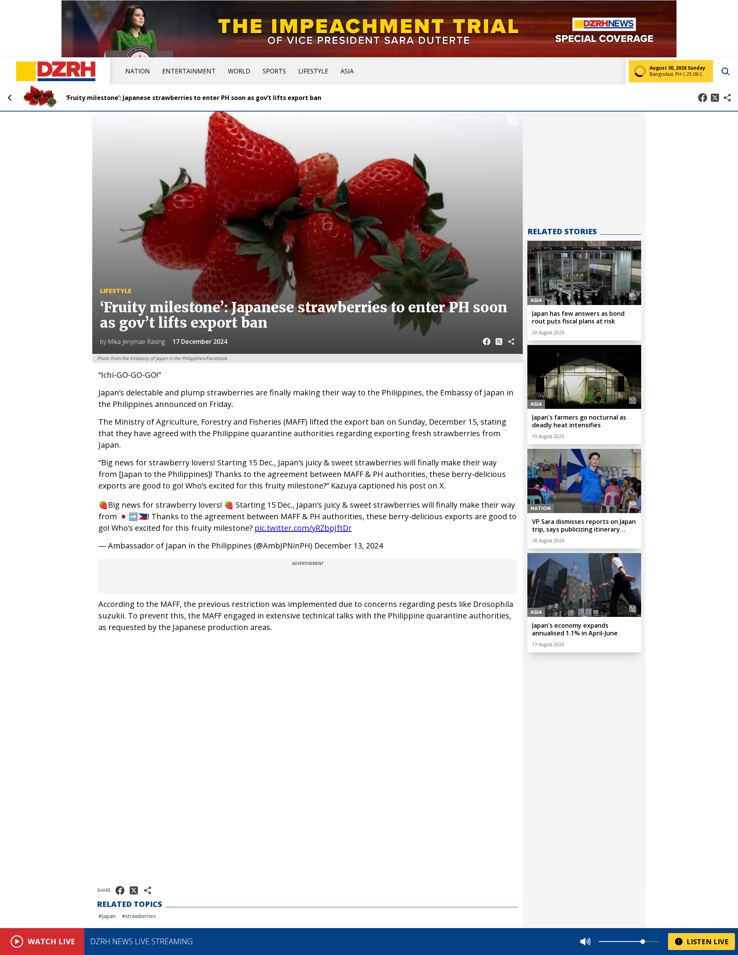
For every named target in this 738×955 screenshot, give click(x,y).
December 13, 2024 (348, 545)
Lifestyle (313, 71)
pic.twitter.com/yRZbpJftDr (303, 528)
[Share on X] (715, 97)
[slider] (642, 941)
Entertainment (189, 71)
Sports (274, 71)
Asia (347, 71)
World (239, 71)
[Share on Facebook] (702, 97)
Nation (137, 71)
